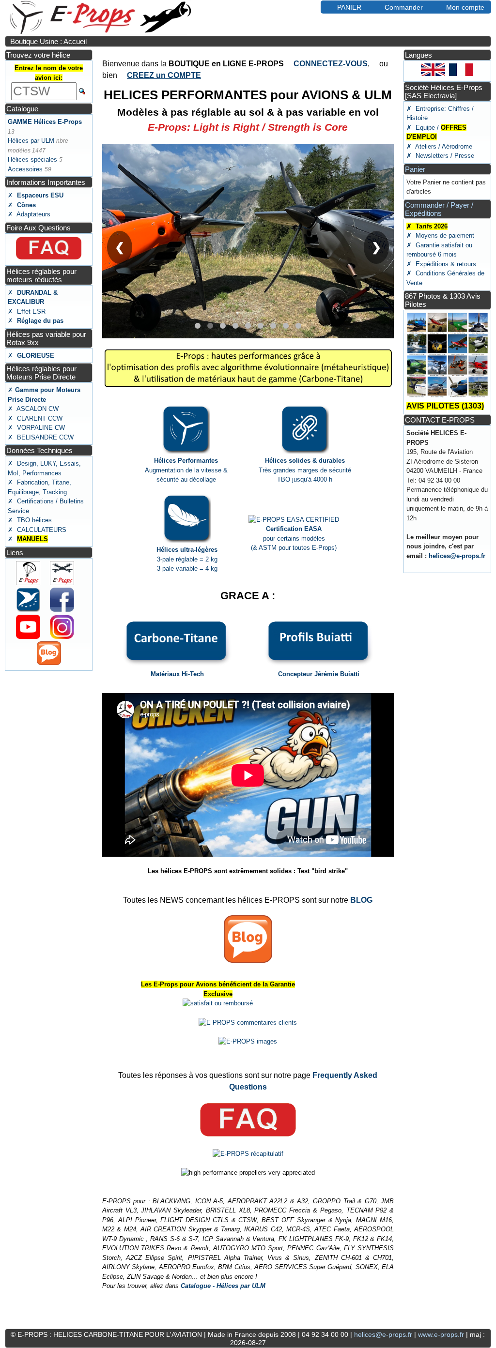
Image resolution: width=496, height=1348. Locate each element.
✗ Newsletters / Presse (440, 155)
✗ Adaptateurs (29, 214)
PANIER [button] (349, 7)
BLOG (361, 900)
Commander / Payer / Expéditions (439, 209)
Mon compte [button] (465, 7)
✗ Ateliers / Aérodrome (439, 146)
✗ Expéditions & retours (441, 264)
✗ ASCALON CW (33, 408)
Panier (415, 169)
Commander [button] (404, 7)
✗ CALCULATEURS (37, 529)
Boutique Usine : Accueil (48, 41)
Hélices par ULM (31, 140)
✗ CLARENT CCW (35, 418)
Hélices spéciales (32, 159)
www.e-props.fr (441, 1334)
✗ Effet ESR (27, 311)
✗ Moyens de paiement (440, 235)
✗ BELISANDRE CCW (41, 437)
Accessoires (25, 169)
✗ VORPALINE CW (36, 427)
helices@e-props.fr (457, 556)
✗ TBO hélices (30, 520)
